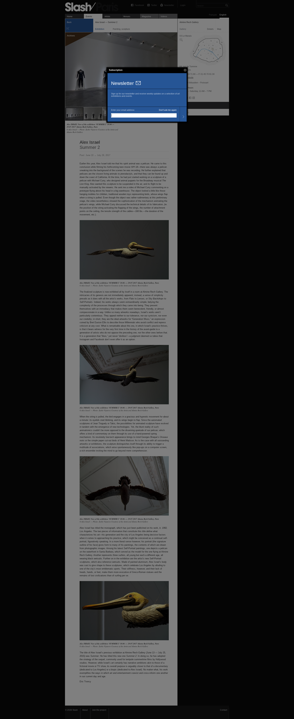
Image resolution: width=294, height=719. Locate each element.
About (85, 710)
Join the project (99, 710)
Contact (223, 710)
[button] (185, 70)
